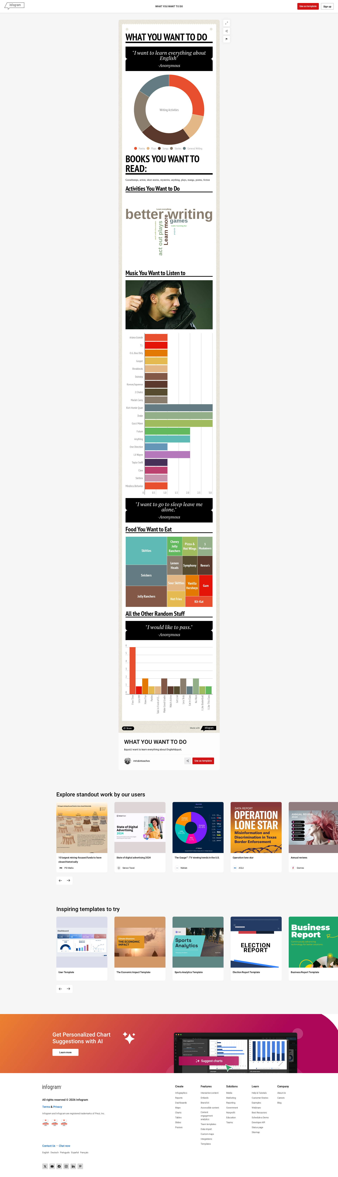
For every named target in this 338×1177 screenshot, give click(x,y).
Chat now (64, 1145)
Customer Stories (260, 1097)
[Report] (226, 39)
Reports (179, 1097)
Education (231, 1117)
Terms (46, 1106)
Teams (229, 1122)
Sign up (327, 6)
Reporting (230, 1102)
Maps (178, 1107)
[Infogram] (14, 6)
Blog (279, 1102)
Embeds (204, 1097)
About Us (281, 1093)
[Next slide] (68, 880)
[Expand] (226, 23)
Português (65, 1152)
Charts (178, 1112)
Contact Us (48, 1145)
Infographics (181, 1093)
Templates (206, 1144)
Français (84, 1152)
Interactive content (209, 1093)
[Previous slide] (60, 880)
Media (229, 1093)
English (45, 1152)
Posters (179, 1127)
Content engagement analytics (207, 1116)
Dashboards (181, 1102)
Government (232, 1107)
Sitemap (256, 1132)
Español (75, 1152)
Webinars (256, 1107)
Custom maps (207, 1134)
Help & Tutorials (259, 1093)
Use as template (308, 6)
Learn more (65, 1052)
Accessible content (210, 1107)
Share (129, 728)
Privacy (57, 1106)
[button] (140, 148)
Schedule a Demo (260, 1117)
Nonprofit (230, 1112)
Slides (178, 1122)
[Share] (226, 31)
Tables (178, 1117)
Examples (256, 1102)
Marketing (231, 1097)
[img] (156, 337)
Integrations (206, 1139)
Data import (206, 1129)
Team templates (208, 1124)
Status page (257, 1127)
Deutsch (55, 1152)
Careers (281, 1097)
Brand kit (205, 1102)
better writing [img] (169, 214)
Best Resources (259, 1112)
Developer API (258, 1122)
